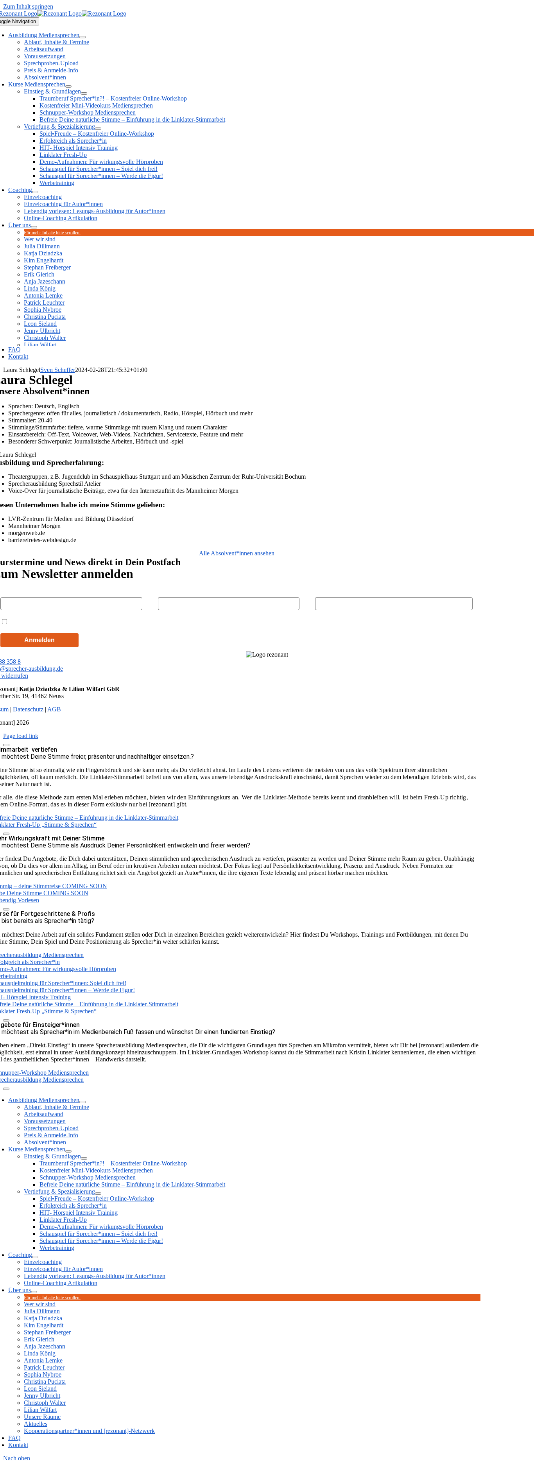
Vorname (11, 590)
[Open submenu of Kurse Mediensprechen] (68, 86)
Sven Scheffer (57, 369)
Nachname (171, 590)
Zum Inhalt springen (28, 6)
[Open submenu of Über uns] (34, 227)
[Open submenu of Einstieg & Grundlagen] (84, 93)
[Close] (6, 745)
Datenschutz (28, 709)
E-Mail (323, 590)
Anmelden (39, 640)
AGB (54, 709)
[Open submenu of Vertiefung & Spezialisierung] (98, 128)
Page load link (20, 735)
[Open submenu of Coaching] (35, 192)
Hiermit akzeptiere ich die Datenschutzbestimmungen (83, 621)
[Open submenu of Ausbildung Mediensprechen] (82, 37)
